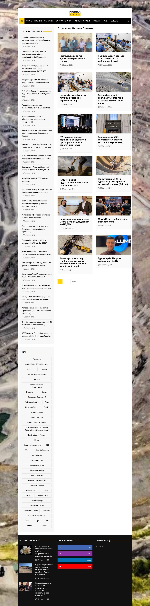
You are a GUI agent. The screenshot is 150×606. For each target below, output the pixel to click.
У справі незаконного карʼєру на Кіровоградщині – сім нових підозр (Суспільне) (36, 311)
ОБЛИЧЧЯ (48, 21)
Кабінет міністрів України (36, 422)
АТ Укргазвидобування (37, 374)
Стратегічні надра (31, 511)
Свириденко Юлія (37, 506)
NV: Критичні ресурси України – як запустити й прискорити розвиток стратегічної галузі (73, 141)
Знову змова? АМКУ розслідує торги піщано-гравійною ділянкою (37, 275)
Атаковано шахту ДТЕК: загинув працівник (35, 179)
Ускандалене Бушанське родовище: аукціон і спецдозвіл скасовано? (36, 298)
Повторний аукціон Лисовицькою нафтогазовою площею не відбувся (36, 286)
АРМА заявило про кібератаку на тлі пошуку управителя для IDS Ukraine (36, 157)
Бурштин (29, 392)
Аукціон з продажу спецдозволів (37, 385)
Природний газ (37, 475)
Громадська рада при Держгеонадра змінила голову (72, 59)
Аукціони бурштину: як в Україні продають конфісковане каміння (35, 81)
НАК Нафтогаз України (36, 435)
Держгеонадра (37, 412)
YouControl (37, 359)
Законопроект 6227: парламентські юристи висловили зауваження (110, 140)
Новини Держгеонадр (32, 445)
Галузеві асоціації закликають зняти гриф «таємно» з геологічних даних (110, 99)
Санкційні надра (37, 501)
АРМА (44, 369)
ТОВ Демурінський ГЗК (37, 516)
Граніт (46, 407)
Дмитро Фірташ (37, 417)
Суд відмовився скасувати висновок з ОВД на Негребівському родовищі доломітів (36, 40)
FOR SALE (96, 21)
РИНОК (29, 21)
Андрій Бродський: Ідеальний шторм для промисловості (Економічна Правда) (37, 133)
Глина (47, 402)
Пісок (46, 491)
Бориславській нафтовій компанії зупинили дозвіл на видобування (35, 168)
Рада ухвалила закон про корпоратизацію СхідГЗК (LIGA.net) (36, 106)
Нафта (36, 440)
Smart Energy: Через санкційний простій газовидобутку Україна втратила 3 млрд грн (34, 203)
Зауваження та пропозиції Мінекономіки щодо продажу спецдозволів (34, 119)
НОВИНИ (38, 21)
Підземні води (30, 491)
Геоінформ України (32, 402)
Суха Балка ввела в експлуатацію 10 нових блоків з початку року (37, 323)
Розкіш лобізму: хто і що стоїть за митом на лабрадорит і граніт (111, 59)
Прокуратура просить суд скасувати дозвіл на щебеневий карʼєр (36, 264)
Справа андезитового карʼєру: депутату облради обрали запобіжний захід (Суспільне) (34, 54)
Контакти (99, 546)
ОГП (47, 445)
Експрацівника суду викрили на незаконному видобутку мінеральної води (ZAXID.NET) (35, 68)
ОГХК (27, 450)
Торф (37, 521)
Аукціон (37, 379)
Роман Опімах (43, 496)
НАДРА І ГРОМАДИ (82, 21)
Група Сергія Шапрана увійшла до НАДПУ (109, 259)
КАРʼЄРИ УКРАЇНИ (63, 21)
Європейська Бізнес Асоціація (36, 364)
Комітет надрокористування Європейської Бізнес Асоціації (36, 428)
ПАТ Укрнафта (37, 455)
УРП (47, 521)
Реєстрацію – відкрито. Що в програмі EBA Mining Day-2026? (34, 241)
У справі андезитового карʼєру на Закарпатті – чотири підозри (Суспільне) (35, 229)
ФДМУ (29, 526)
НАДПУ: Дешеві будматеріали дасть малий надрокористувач (74, 182)
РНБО (28, 496)
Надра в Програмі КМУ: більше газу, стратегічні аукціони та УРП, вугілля (37, 145)
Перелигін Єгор (37, 460)
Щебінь (44, 526)
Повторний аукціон (37, 465)
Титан (27, 521)
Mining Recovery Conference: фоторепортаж (113, 220)
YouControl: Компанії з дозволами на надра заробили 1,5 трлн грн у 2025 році (36, 94)
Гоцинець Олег (31, 407)
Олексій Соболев (42, 450)
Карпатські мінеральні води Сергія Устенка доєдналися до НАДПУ (74, 222)
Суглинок (46, 511)
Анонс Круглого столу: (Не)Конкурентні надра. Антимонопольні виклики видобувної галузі (73, 262)
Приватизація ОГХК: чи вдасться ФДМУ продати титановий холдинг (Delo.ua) (113, 182)
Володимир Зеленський (37, 397)
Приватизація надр (37, 470)
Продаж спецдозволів (37, 480)
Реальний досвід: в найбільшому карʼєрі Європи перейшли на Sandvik (36, 252)
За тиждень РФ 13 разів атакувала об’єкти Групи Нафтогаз (36, 216)
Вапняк (44, 392)
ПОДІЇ (105, 21)
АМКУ (29, 369)
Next (74, 282)
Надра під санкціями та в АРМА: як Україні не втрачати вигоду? (73, 98)
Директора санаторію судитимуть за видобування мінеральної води (37, 191)
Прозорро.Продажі (37, 485)
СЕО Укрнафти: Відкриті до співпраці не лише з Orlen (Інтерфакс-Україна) (37, 334)
